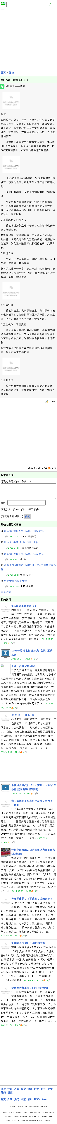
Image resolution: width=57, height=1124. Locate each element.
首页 (3, 72)
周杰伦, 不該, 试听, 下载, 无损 (21, 542)
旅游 (30, 1089)
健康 (11, 72)
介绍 (10, 1099)
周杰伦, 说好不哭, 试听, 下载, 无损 (24, 531)
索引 (30, 1099)
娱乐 (10, 1089)
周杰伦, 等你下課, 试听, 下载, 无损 (24, 554)
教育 (23, 1089)
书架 (23, 1099)
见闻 (3, 1092)
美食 (50, 1089)
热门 (16, 1099)
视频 (10, 1092)
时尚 (36, 1089)
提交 (27, 516)
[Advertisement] (28, 40)
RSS (37, 1099)
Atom (44, 1099)
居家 (16, 1089)
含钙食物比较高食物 (15, 581)
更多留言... (7, 592)
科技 (43, 1089)
